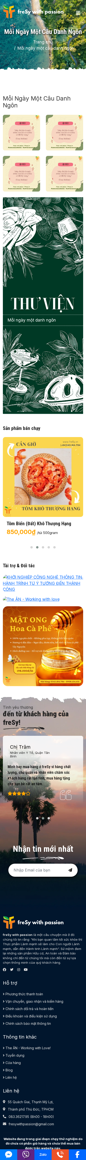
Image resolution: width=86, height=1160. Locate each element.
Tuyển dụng (14, 1055)
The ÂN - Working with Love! (28, 1048)
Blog (9, 1070)
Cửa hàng (13, 1063)
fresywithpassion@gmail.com (31, 1124)
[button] (31, 547)
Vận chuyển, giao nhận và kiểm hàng (34, 1001)
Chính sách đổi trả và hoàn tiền (29, 1009)
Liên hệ (11, 1077)
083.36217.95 (19, 1117)
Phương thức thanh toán (24, 994)
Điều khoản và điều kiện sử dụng (31, 1016)
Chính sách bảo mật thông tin (28, 1023)
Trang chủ (43, 42)
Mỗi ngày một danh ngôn (32, 320)
